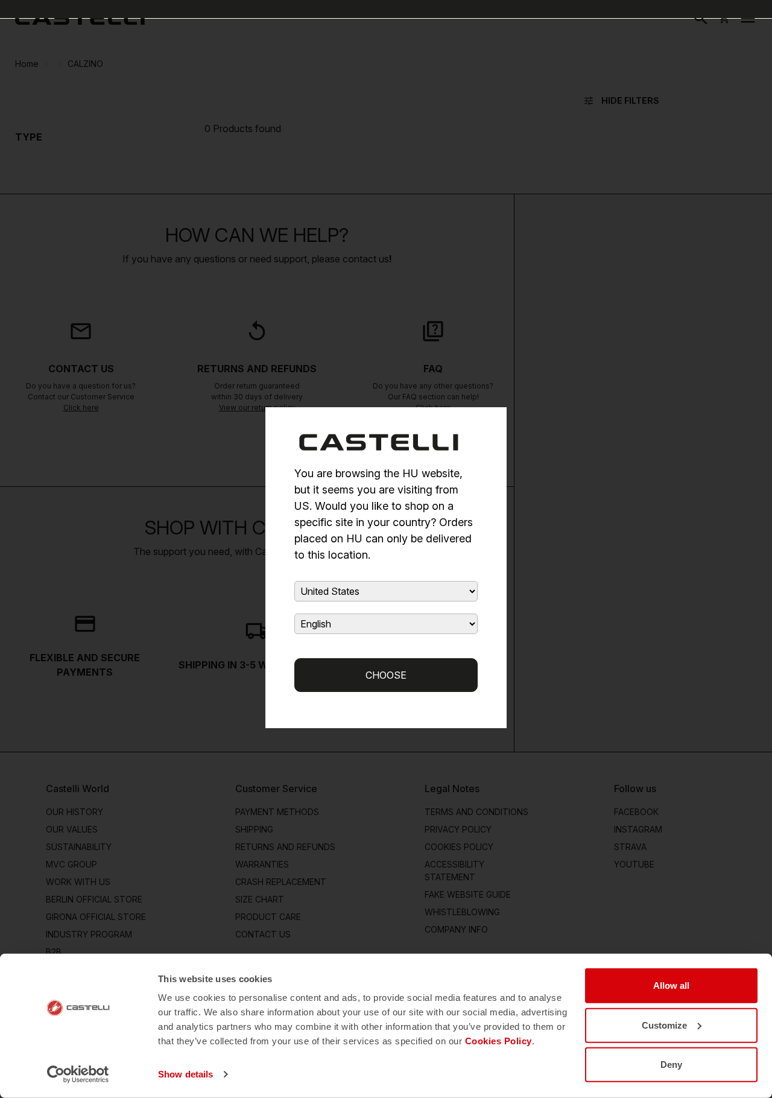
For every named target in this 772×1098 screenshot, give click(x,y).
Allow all (671, 985)
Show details (185, 1074)
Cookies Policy (498, 1041)
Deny (671, 1064)
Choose (386, 675)
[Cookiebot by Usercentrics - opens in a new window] (78, 1074)
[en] (80, 18)
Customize (664, 1025)
